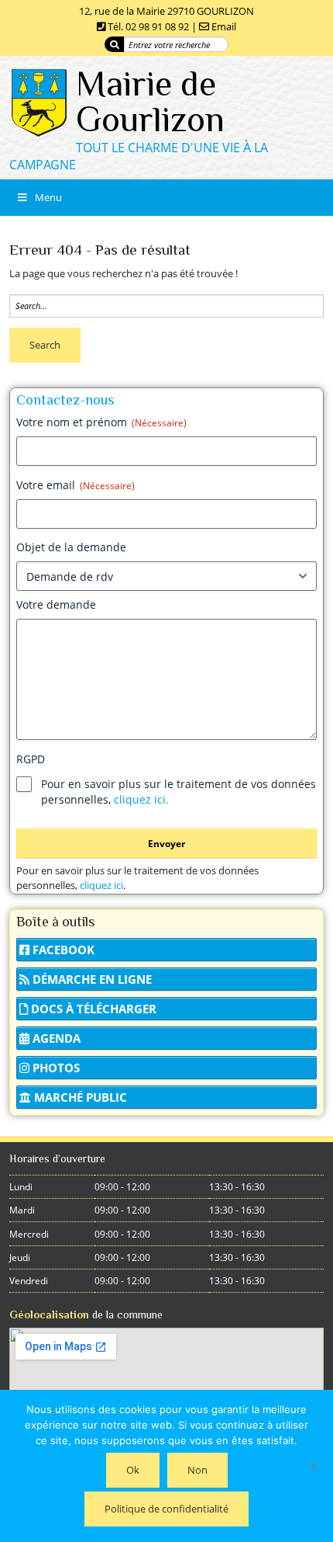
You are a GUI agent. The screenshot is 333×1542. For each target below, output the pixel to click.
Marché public (79, 1097)
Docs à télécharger (92, 1008)
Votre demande (56, 604)
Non (197, 1470)
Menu (48, 197)
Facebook (61, 949)
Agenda (55, 1038)
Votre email (75, 485)
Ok (132, 1470)
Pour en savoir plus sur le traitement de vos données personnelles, (178, 791)
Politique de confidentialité (166, 1509)
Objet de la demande (71, 547)
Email (223, 26)
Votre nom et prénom (101, 422)
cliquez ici (101, 885)
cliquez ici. (141, 799)
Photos (54, 1067)
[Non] (313, 1466)
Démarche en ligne (90, 979)
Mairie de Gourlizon (150, 101)
